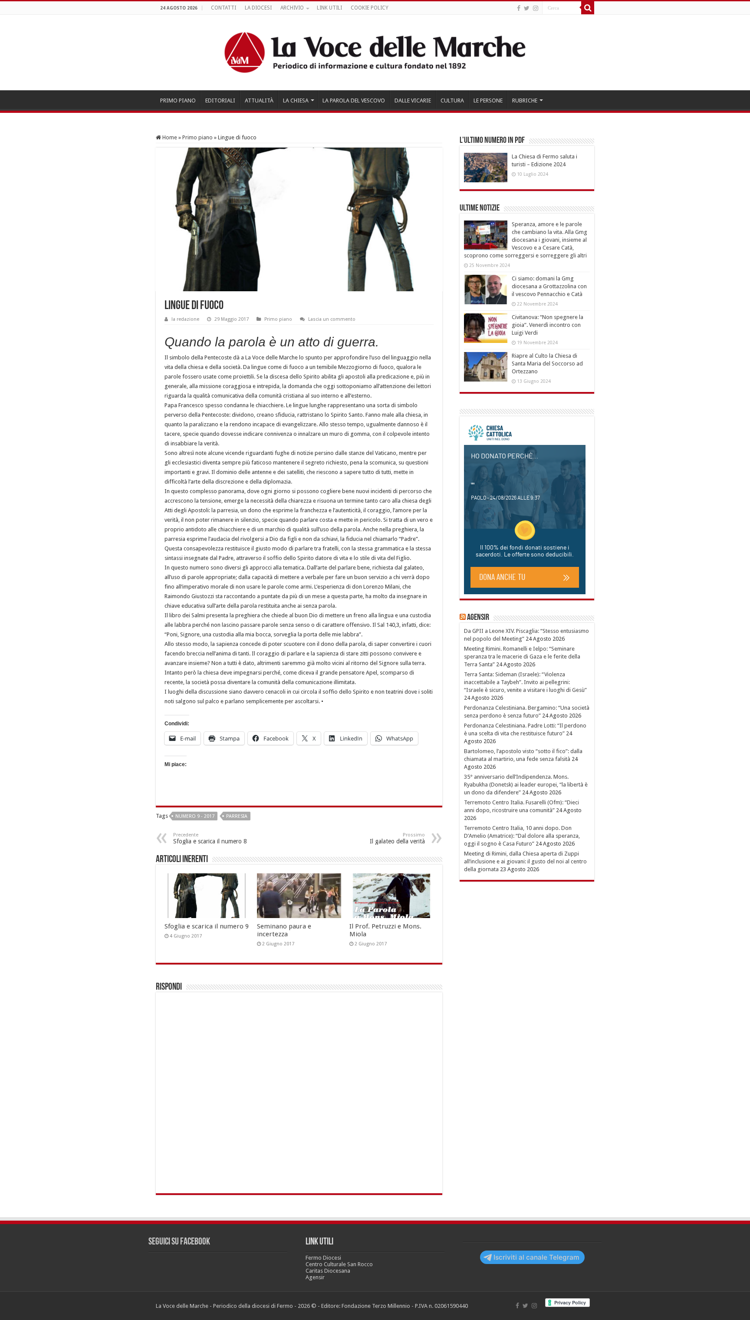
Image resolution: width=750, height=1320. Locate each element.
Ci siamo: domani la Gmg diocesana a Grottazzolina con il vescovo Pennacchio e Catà (549, 286)
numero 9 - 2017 (194, 816)
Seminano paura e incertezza (284, 930)
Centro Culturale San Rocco (339, 1264)
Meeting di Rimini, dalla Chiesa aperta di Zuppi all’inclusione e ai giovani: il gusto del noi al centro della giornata (525, 861)
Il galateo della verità (397, 838)
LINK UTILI (329, 8)
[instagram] (535, 8)
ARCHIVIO (292, 8)
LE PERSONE (488, 100)
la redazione (185, 319)
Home (169, 137)
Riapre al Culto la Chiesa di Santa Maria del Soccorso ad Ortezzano (547, 363)
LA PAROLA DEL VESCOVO (353, 100)
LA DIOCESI (258, 8)
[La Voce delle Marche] (375, 52)
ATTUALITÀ (259, 100)
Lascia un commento (331, 319)
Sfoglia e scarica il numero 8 (210, 838)
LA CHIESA (296, 100)
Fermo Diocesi (323, 1257)
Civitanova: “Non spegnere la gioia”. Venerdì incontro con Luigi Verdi (547, 325)
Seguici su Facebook (179, 1242)
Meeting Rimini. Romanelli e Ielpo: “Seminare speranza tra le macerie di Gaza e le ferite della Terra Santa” (522, 656)
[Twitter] (526, 8)
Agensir (478, 617)
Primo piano (197, 137)
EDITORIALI (220, 100)
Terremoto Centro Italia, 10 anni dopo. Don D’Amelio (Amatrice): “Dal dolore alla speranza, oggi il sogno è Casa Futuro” (522, 836)
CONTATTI (223, 8)
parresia (236, 816)
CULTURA (452, 100)
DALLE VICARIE (413, 100)
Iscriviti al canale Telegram (536, 1257)
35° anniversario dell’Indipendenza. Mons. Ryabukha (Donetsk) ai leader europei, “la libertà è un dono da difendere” (526, 785)
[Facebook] (518, 8)
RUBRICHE (524, 100)
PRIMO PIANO (178, 100)
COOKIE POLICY (369, 8)
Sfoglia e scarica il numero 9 (206, 926)
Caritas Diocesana (328, 1270)
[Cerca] (587, 7)
